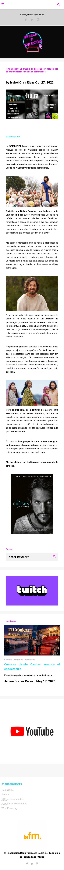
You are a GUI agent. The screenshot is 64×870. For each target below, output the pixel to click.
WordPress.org (9, 808)
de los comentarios (14, 803)
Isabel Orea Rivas (22, 82)
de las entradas (12, 799)
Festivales (30, 659)
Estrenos (18, 659)
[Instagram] (38, 20)
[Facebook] (26, 20)
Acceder (5, 794)
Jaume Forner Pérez (18, 681)
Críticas (8, 659)
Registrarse (7, 790)
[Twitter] (32, 20)
